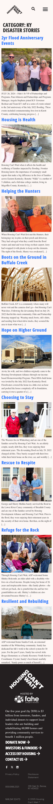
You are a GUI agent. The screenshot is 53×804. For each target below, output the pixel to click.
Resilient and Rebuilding (24, 601)
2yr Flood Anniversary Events (22, 40)
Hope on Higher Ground (24, 330)
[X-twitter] (12, 767)
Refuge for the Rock (20, 530)
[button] (45, 9)
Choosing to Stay (17, 397)
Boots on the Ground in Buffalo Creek (23, 259)
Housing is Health (18, 119)
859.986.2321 (12, 786)
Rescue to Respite (18, 462)
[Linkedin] (17, 767)
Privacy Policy (12, 774)
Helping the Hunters (20, 191)
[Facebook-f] (6, 767)
